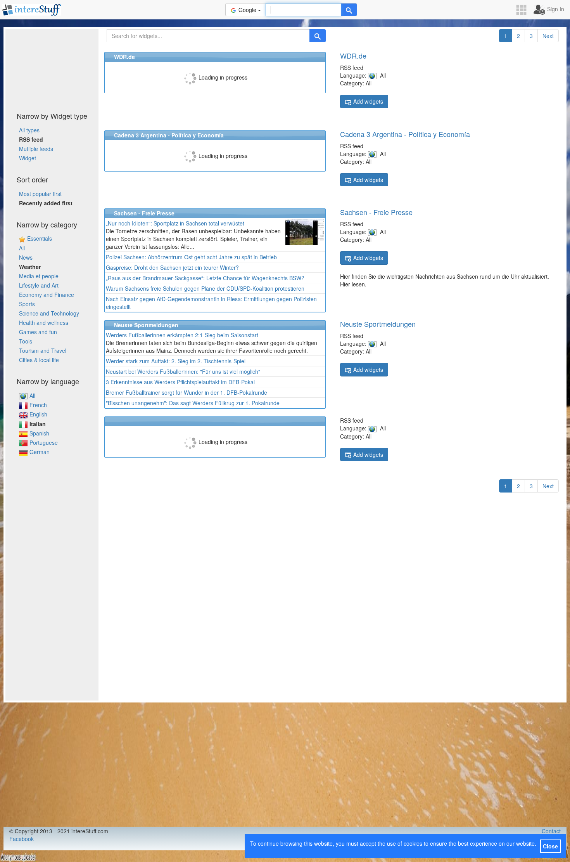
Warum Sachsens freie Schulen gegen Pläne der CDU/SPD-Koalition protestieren (205, 288)
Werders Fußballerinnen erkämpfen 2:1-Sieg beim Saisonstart (182, 335)
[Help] (349, 9)
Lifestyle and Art (39, 285)
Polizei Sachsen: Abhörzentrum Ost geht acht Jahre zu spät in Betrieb (191, 257)
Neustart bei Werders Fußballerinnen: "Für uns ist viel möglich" (183, 371)
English (38, 414)
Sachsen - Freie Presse (376, 212)
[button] (523, 10)
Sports (27, 304)
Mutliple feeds (36, 149)
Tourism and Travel (42, 350)
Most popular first (40, 194)
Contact (551, 831)
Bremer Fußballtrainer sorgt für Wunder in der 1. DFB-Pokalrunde (186, 392)
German (39, 452)
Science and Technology (49, 313)
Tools (25, 341)
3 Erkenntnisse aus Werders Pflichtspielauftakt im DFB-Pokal (180, 382)
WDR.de (353, 55)
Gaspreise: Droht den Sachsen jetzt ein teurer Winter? (172, 267)
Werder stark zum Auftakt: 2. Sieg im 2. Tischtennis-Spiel (175, 361)
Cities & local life (39, 360)
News (26, 257)
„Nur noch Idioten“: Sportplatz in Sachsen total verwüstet (175, 223)
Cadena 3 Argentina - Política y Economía (405, 134)
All (22, 248)
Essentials (39, 238)
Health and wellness (43, 322)
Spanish (39, 433)
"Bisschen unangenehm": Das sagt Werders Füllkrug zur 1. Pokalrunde (193, 403)
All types (29, 130)
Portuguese (43, 442)
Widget (27, 158)
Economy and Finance (46, 294)
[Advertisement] (52, 68)
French (38, 405)
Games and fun (38, 332)
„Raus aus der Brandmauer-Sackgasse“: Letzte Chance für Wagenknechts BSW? (205, 278)
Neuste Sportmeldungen (378, 324)
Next (548, 36)
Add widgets (368, 101)
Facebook (21, 839)
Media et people (39, 276)
